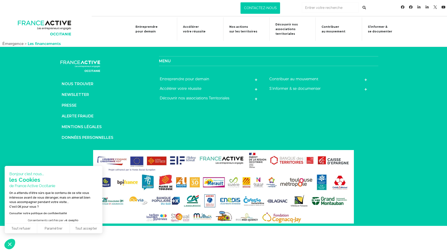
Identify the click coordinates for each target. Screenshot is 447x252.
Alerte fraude (78, 116)
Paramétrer (53, 229)
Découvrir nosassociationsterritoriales (286, 29)
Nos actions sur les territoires (243, 29)
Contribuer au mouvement (333, 29)
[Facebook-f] (402, 7)
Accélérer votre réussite (194, 29)
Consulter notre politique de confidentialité (38, 213)
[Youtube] (443, 7)
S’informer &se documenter (380, 29)
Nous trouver (77, 84)
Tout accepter (86, 229)
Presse (69, 105)
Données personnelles (87, 137)
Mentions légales (82, 127)
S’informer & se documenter (295, 88)
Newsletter (75, 94)
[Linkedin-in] (419, 7)
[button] (260, 8)
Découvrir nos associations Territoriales (194, 98)
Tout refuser (20, 229)
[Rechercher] (364, 7)
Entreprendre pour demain (146, 29)
